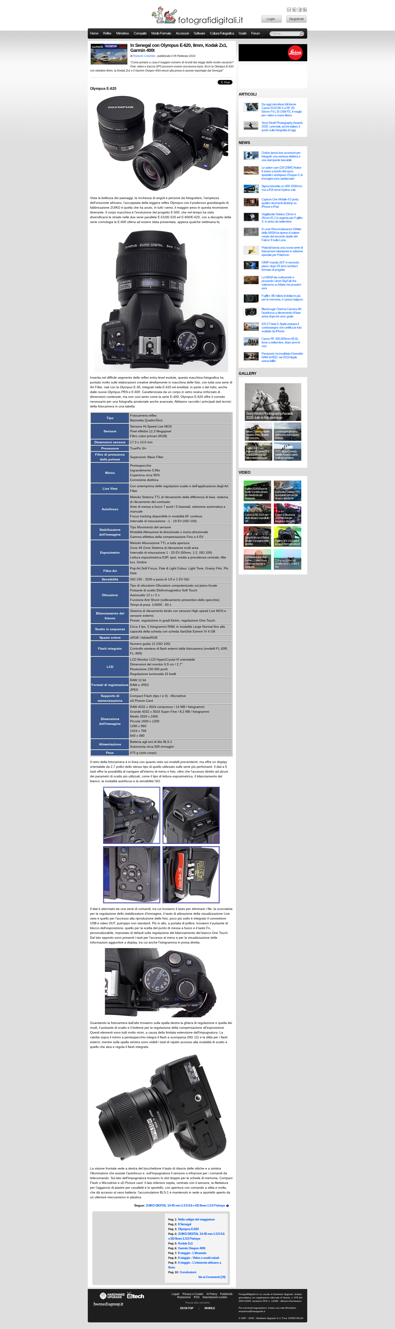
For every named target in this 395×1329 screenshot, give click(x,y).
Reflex (107, 33)
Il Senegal (184, 1224)
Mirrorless (122, 33)
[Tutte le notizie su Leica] (273, 60)
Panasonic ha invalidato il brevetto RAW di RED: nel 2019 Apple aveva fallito (282, 357)
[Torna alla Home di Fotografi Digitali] (197, 23)
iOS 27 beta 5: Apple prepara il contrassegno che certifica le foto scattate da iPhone (282, 327)
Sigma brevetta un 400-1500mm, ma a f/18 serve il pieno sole (282, 187)
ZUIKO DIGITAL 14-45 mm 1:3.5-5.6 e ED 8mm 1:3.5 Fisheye (186, 1205)
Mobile (210, 1308)
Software (199, 33)
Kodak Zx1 (185, 1243)
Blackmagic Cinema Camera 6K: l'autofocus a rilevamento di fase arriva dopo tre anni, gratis (282, 312)
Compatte (140, 33)
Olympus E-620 (188, 1229)
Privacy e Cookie (192, 1294)
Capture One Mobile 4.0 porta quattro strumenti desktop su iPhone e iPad (280, 202)
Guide (242, 33)
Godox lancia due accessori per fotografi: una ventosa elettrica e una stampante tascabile (281, 156)
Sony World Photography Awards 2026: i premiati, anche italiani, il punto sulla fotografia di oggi (282, 126)
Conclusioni (188, 1272)
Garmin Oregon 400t (191, 1248)
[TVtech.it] (135, 1299)
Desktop (186, 1308)
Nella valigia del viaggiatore (196, 1219)
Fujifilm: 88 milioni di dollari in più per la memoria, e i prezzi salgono (282, 297)
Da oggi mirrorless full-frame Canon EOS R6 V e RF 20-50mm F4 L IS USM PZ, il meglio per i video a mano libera (282, 109)
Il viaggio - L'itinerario (192, 1253)
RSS (197, 1297)
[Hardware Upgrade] (112, 1299)
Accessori (182, 33)
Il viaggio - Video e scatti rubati (198, 1258)
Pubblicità (226, 1294)
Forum (255, 33)
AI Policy (211, 1294)
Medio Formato (161, 33)
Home (94, 33)
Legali (175, 1294)
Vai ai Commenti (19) (211, 1277)
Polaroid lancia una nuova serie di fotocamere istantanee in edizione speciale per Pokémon (282, 251)
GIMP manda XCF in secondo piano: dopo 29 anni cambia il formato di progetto (280, 265)
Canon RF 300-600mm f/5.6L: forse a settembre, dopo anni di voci (281, 342)
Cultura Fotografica (222, 33)
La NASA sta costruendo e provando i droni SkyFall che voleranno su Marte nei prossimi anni (281, 282)
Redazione (184, 1297)
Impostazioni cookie (215, 1297)
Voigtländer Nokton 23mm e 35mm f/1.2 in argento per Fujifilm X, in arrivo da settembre (282, 217)
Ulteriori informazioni (290, 1301)
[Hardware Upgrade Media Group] (108, 1307)
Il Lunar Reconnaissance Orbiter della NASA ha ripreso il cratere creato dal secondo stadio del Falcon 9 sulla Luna (281, 234)
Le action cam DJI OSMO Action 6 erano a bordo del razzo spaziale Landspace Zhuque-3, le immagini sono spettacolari (282, 173)
